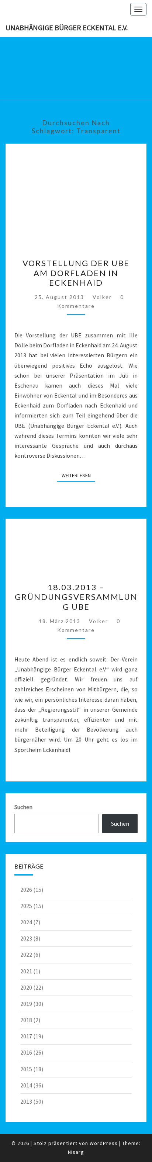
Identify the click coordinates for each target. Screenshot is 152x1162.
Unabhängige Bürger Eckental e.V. (67, 27)
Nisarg (76, 1152)
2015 (26, 1069)
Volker (102, 297)
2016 (26, 1052)
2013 (26, 1101)
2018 (26, 1020)
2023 (26, 938)
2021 (26, 971)
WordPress (104, 1143)
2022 (26, 954)
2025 (26, 906)
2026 (26, 889)
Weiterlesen (78, 475)
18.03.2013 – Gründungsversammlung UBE (76, 597)
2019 (26, 1003)
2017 (26, 1036)
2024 (26, 922)
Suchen (23, 807)
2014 (26, 1085)
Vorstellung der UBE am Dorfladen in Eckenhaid (76, 273)
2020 (26, 987)
